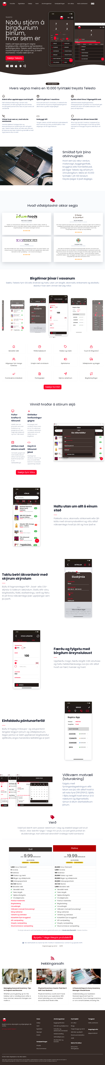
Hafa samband (82, 3)
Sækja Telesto (14, 58)
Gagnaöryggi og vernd (49, 946)
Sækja (30, 3)
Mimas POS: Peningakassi (75, 1047)
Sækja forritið (52, 386)
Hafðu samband (93, 1023)
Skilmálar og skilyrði (76, 1032)
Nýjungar (39, 1032)
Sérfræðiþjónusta (59, 1037)
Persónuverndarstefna (77, 1035)
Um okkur (71, 3)
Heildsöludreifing (58, 1034)
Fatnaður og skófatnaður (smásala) (61, 1030)
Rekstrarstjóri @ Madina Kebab (78, 246)
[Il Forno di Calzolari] (78, 216)
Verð (36, 3)
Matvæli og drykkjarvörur (61, 1026)
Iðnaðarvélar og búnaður (58, 1041)
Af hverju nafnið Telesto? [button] (9, 1029)
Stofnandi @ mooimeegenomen (27, 246)
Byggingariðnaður (59, 1023)
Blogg (72, 1026)
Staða (38, 1035)
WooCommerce (41, 1048)
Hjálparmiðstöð (92, 1033)
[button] (51, 337)
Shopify (39, 1045)
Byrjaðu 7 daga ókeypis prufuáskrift (52, 937)
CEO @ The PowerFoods (27, 222)
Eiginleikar (21, 3)
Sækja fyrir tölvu (26, 472)
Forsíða (12, 3)
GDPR (61, 946)
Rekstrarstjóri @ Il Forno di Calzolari (78, 222)
